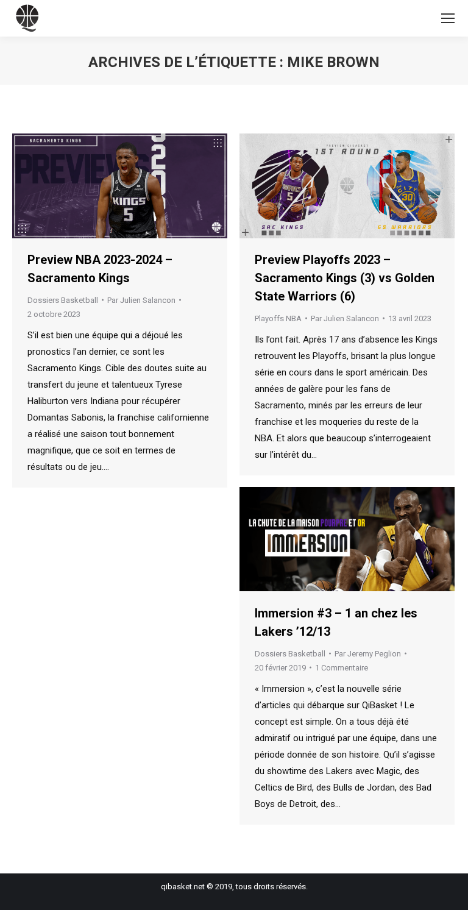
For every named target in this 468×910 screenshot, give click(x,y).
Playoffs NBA (278, 318)
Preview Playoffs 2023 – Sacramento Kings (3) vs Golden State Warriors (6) (344, 278)
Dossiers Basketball (62, 300)
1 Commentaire (341, 667)
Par (141, 300)
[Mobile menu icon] (448, 18)
